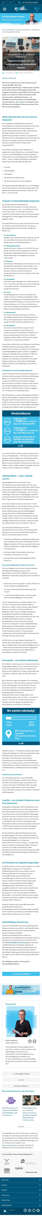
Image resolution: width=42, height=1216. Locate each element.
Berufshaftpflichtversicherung (16, 943)
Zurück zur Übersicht (9, 78)
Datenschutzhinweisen (9, 1145)
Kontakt (4, 1190)
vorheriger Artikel (22, 1074)
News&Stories (11, 30)
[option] (11, 1105)
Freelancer (22, 102)
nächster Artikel (20, 1086)
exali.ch (21, 9)
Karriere (4, 1185)
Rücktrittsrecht (7, 1205)
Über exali (5, 1180)
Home (4, 30)
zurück (21, 1080)
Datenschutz (6, 1200)
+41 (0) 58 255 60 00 (30, 2)
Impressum (5, 1195)
